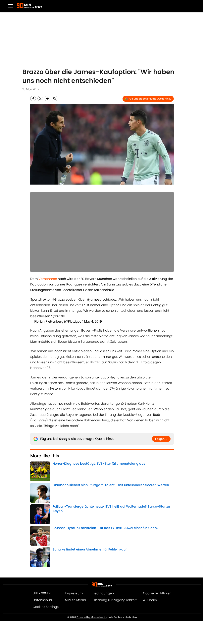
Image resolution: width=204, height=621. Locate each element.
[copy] (54, 98)
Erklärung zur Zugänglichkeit (114, 600)
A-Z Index (150, 600)
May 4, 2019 (93, 321)
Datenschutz (42, 600)
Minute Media (75, 600)
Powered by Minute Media (91, 617)
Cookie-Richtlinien (157, 593)
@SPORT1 (60, 316)
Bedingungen (103, 593)
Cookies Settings (46, 607)
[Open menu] (10, 6)
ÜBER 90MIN (42, 593)
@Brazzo (58, 299)
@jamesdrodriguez (101, 299)
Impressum (74, 593)
